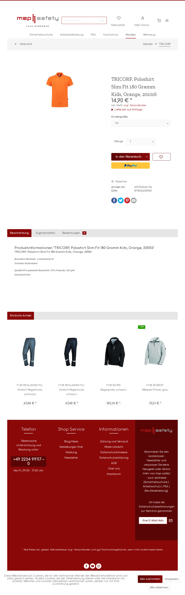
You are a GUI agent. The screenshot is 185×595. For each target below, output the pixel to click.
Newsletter (71, 457)
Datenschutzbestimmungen (157, 506)
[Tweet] (121, 202)
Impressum (114, 474)
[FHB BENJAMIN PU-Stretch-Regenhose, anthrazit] (30, 351)
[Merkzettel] (118, 17)
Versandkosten (82, 549)
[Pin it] (127, 202)
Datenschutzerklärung (113, 457)
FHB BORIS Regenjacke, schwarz (113, 387)
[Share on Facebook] (114, 202)
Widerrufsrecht (113, 447)
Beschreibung (19, 233)
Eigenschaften (45, 233)
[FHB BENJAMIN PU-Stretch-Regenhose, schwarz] (72, 351)
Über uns (114, 468)
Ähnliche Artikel (20, 315)
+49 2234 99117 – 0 (28, 461)
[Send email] (134, 202)
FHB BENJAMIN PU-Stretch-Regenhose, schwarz (72, 390)
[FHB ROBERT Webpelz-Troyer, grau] (155, 351)
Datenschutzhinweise (113, 452)
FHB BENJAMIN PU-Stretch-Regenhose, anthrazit (30, 390)
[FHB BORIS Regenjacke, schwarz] (113, 351)
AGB (114, 463)
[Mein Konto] (143, 17)
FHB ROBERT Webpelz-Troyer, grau (155, 387)
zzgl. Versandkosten (135, 105)
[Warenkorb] (159, 20)
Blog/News (71, 441)
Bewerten (121, 181)
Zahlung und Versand (114, 441)
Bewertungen (73, 233)
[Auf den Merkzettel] (161, 157)
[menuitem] (84, 20)
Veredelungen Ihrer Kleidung (71, 450)
